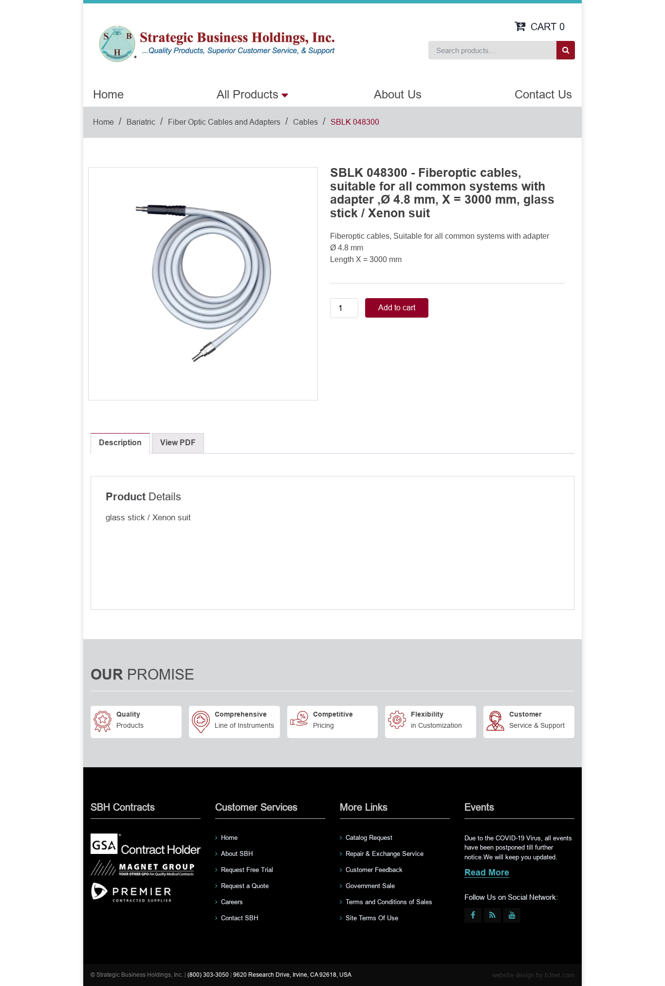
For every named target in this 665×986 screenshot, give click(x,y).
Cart (548, 26)
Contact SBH (239, 918)
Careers (232, 902)
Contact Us (543, 94)
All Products (247, 94)
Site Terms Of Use (372, 918)
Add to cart (396, 307)
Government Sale (370, 886)
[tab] (120, 443)
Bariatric (141, 122)
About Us (398, 94)
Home (108, 94)
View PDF (178, 443)
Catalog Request (369, 837)
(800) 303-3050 (208, 974)
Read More (486, 873)
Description (120, 443)
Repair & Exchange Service (385, 853)
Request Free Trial (247, 869)
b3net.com (559, 975)
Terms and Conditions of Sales (389, 902)
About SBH (237, 853)
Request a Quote (245, 886)
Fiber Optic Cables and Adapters (224, 122)
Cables (305, 122)
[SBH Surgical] (216, 43)
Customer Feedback (374, 869)
